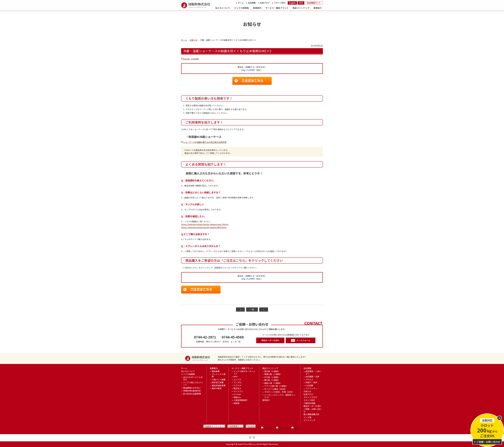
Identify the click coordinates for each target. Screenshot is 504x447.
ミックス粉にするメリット (193, 383)
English (292, 2)
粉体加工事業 (218, 382)
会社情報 (252, 2)
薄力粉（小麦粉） (272, 380)
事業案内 (257, 7)
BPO (235, 376)
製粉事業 (216, 371)
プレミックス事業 (218, 375)
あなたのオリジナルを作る (193, 378)
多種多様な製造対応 (192, 391)
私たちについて (222, 7)
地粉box (237, 397)
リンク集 (307, 417)
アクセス (309, 379)
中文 (301, 2)
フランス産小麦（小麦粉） (276, 386)
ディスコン (238, 391)
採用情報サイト (314, 2)
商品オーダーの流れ (270, 340)
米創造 (236, 403)
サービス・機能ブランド (276, 7)
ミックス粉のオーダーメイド (244, 372)
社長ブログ (265, 2)
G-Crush (237, 394)
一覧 (252, 309)
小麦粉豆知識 (309, 403)
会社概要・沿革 (312, 376)
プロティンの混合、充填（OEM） (279, 392)
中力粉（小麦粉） (272, 377)
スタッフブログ (310, 397)
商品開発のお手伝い (192, 388)
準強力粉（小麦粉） (273, 374)
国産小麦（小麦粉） (273, 383)
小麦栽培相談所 (240, 400)
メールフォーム (303, 340)
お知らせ (194, 40)
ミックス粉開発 (241, 7)
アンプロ (237, 382)
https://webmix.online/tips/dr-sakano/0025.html (203, 227)
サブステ (237, 385)
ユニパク (237, 379)
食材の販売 (217, 388)
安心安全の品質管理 (192, 394)
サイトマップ (309, 420)
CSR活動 (309, 385)
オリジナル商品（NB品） (275, 389)
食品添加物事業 (218, 385)
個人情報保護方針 (311, 414)
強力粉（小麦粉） (272, 371)
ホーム (241, 2)
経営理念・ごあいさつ (313, 372)
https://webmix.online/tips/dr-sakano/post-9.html (204, 224)
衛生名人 (237, 388)
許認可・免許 (311, 382)
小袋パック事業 (218, 379)
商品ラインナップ (301, 7)
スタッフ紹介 (280, 2)
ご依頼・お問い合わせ (312, 410)
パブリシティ (311, 388)
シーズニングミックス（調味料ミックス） (280, 396)
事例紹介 (317, 7)
